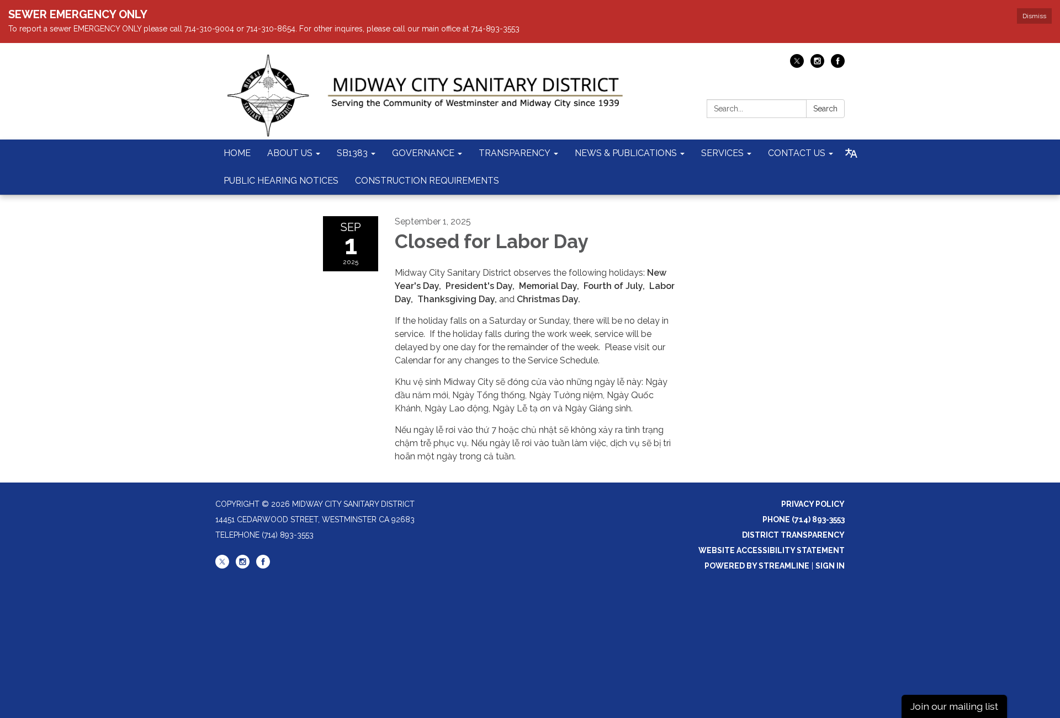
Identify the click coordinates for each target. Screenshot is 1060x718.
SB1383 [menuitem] (352, 153)
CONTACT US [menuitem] (796, 153)
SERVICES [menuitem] (722, 153)
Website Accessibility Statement (771, 550)
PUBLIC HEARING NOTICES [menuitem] (281, 180)
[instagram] (817, 65)
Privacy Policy (813, 504)
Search (825, 108)
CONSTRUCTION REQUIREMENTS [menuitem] (427, 180)
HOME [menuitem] (237, 153)
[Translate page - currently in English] (851, 153)
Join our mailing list (954, 706)
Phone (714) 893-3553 (803, 519)
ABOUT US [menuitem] (289, 153)
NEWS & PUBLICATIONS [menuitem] (626, 153)
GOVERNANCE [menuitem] (423, 153)
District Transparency (793, 535)
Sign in (830, 565)
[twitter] (797, 65)
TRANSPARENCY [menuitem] (514, 153)
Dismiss (1034, 16)
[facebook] (838, 65)
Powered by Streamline (756, 565)
